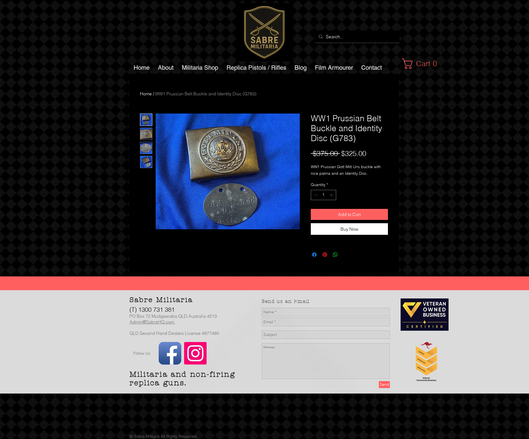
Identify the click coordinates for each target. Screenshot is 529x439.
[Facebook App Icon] (170, 353)
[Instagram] (195, 353)
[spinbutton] (323, 195)
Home (146, 93)
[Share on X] (345, 254)
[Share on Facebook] (314, 254)
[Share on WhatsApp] (335, 254)
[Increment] (331, 195)
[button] (422, 63)
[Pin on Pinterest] (325, 254)
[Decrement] (315, 195)
